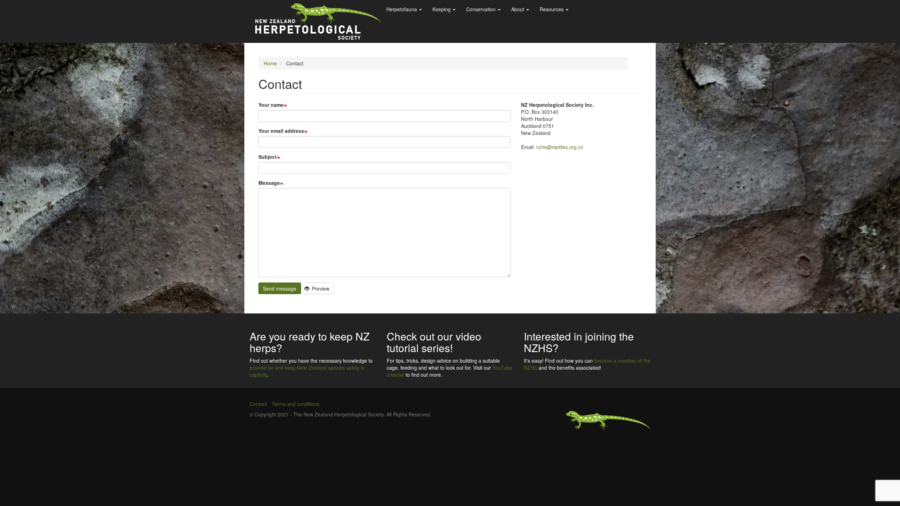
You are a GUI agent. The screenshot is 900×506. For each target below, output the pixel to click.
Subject (267, 156)
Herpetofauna (402, 9)
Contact (258, 403)
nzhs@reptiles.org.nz (559, 146)
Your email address (281, 130)
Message (269, 182)
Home (270, 63)
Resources (552, 9)
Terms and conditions (296, 403)
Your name (271, 104)
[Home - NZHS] (318, 21)
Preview (319, 288)
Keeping (442, 9)
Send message (279, 288)
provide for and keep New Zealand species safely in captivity (307, 371)
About (518, 9)
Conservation (481, 9)
